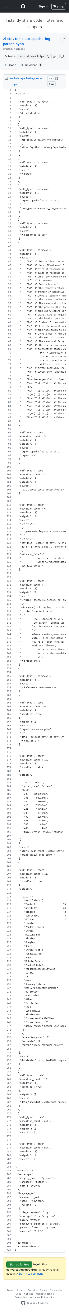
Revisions (33, 65)
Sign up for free (19, 1264)
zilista (7, 39)
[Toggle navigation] (5, 6)
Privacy (20, 1290)
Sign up (58, 6)
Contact (28, 1293)
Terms (10, 1290)
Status (43, 1290)
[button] (54, 56)
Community (56, 1290)
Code (12, 65)
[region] (34, 670)
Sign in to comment (31, 1273)
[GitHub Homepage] (23, 1302)
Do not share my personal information (34, 1297)
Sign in (43, 6)
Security (32, 1290)
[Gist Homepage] (23, 6)
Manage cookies (45, 1293)
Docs (18, 1293)
